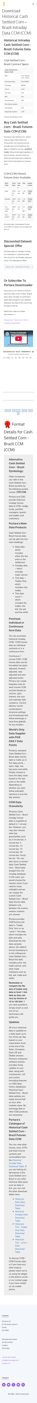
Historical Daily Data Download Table (20, 1203)
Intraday (16, 411)
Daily (8, 411)
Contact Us (6, 1363)
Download (30, 192)
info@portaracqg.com (10, 1360)
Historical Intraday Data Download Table (16, 1163)
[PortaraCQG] (4, 4)
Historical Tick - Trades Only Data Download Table (21, 1230)
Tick (24, 411)
